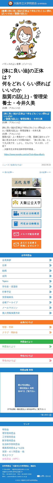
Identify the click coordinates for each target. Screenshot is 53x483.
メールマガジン (10, 307)
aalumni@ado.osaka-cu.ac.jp (17, 476)
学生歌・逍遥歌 (10, 286)
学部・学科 (7, 327)
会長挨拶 (6, 260)
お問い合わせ (45, 476)
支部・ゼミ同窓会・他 (13, 451)
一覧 (44, 415)
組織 (4, 270)
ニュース (5, 165)
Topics (5, 281)
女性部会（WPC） (11, 459)
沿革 (4, 265)
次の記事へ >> (45, 172)
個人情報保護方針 (11, 313)
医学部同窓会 (8, 440)
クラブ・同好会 (10, 332)
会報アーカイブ (10, 302)
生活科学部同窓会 (11, 444)
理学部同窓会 (8, 433)
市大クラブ (7, 455)
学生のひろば (8, 360)
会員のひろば (16, 165)
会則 (4, 276)
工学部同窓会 (8, 437)
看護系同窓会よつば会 (13, 448)
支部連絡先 (7, 297)
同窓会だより (8, 346)
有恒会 (5, 429)
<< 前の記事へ (8, 172)
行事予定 (6, 292)
